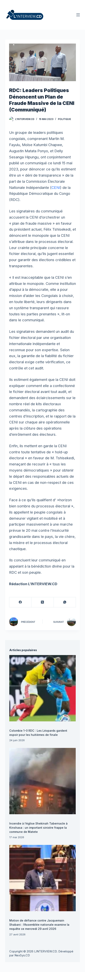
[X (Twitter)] (42, 602)
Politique (64, 119)
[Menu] (78, 15)
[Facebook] (20, 602)
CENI (55, 187)
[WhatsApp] (65, 602)
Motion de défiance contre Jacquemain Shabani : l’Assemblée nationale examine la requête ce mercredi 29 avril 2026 (39, 924)
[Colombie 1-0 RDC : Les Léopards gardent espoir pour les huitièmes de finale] (42, 688)
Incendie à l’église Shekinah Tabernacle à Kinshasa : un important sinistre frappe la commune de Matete (38, 827)
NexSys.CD (22, 955)
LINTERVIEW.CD (45, 951)
